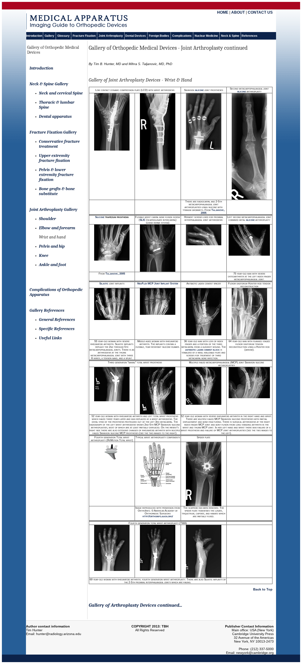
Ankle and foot (52, 264)
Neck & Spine (230, 35)
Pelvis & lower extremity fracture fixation (56, 174)
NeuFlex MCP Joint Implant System (157, 283)
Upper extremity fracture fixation (54, 158)
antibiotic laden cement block (202, 349)
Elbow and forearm (57, 227)
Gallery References (46, 310)
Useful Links (50, 338)
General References (57, 319)
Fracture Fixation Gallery (53, 132)
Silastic (103, 283)
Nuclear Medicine (206, 35)
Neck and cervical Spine (61, 93)
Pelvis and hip (52, 246)
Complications (182, 35)
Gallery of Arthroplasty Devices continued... (135, 605)
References (249, 35)
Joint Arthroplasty (110, 35)
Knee (43, 255)
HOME (222, 12)
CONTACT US (260, 12)
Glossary (63, 35)
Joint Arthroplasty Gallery (53, 209)
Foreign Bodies (159, 35)
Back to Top (263, 589)
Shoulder (47, 218)
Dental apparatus (55, 116)
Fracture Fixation (84, 35)
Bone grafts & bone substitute (57, 191)
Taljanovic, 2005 (115, 273)
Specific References (57, 328)
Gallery (49, 35)
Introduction (34, 35)
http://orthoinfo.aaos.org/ (158, 516)
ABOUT (238, 12)
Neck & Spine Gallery (48, 84)
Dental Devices (136, 35)
